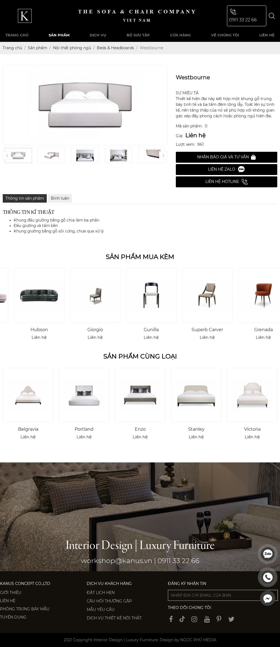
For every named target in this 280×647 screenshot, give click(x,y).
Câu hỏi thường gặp (109, 601)
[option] (28, 306)
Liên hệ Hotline (222, 181)
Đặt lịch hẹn (101, 592)
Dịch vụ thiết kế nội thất (114, 618)
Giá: (179, 135)
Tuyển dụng (13, 617)
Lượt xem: (185, 144)
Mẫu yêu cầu (101, 609)
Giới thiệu (10, 592)
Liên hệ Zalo (221, 169)
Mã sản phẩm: (189, 126)
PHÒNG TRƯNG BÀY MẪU (24, 609)
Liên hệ (7, 600)
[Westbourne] (18, 155)
